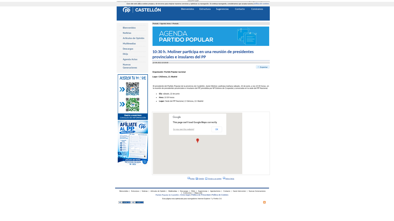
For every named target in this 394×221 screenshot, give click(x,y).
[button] (262, 67)
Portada (156, 23)
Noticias (127, 33)
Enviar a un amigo (214, 179)
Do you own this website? (183, 129)
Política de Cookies (220, 195)
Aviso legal (185, 195)
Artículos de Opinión (133, 38)
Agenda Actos (165, 23)
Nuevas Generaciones (130, 66)
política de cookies (261, 4)
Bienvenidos (129, 28)
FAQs (125, 54)
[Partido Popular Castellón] (142, 12)
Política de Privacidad (200, 195)
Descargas (128, 49)
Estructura (205, 9)
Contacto (240, 9)
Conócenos (257, 9)
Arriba (192, 179)
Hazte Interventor (239, 191)
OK (216, 129)
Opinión (201, 179)
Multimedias (129, 44)
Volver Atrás (229, 179)
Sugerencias (222, 9)
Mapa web (198, 193)
